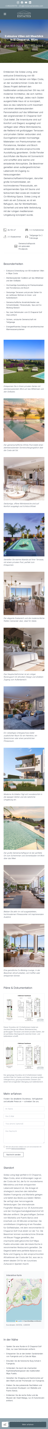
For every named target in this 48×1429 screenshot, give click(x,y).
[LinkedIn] (30, 2)
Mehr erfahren (28, 1424)
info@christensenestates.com (31, 6)
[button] (24, 1298)
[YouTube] (26, 2)
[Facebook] (22, 2)
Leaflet (19, 1321)
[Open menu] (5, 14)
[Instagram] (18, 2)
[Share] (5, 1424)
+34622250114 (11, 6)
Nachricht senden (13, 1154)
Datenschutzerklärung (18, 1148)
